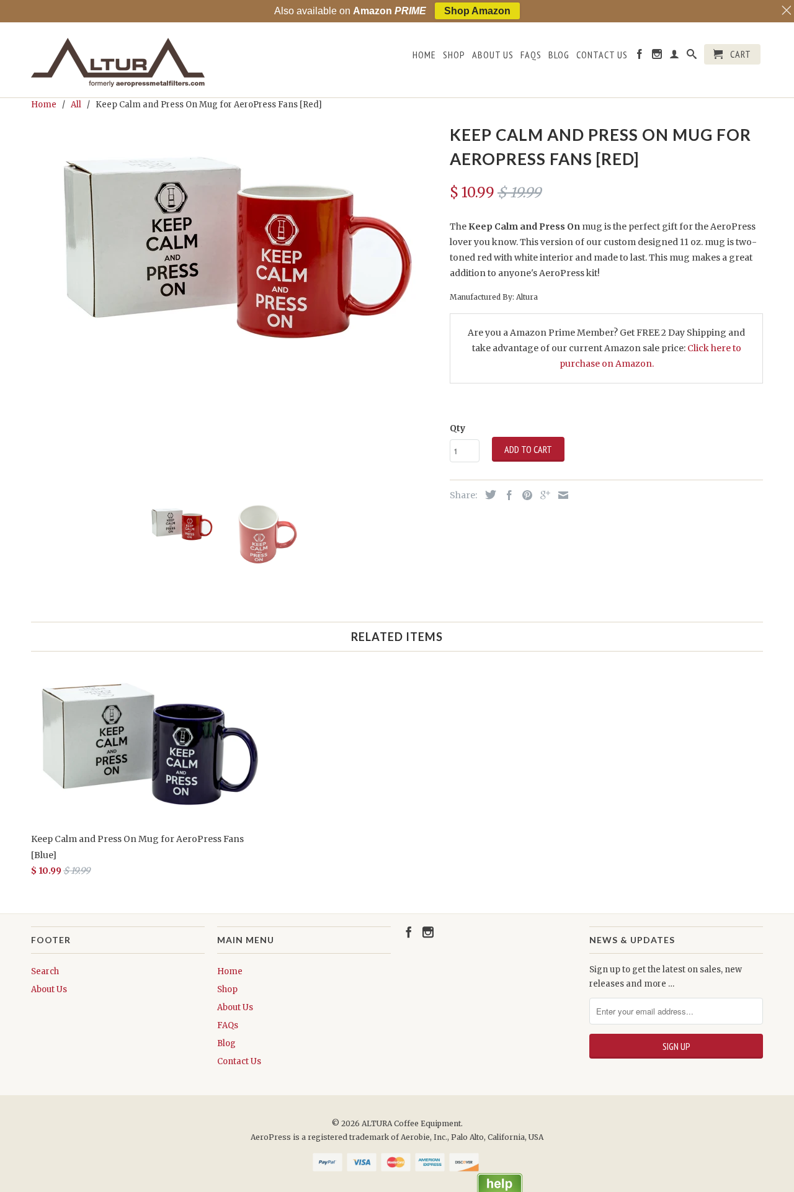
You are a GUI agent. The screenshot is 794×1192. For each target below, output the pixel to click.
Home (424, 55)
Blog (558, 55)
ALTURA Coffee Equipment (411, 1123)
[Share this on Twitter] (487, 494)
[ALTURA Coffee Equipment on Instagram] (657, 56)
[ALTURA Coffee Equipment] (118, 60)
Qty (457, 428)
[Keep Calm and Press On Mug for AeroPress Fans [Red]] (234, 244)
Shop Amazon (477, 11)
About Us (493, 55)
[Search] (692, 56)
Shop (454, 55)
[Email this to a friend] (560, 495)
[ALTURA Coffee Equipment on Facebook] (640, 56)
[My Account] (674, 56)
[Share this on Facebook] (506, 495)
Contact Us (602, 55)
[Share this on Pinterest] (524, 495)
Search (45, 971)
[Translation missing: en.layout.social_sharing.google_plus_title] (542, 495)
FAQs (531, 55)
